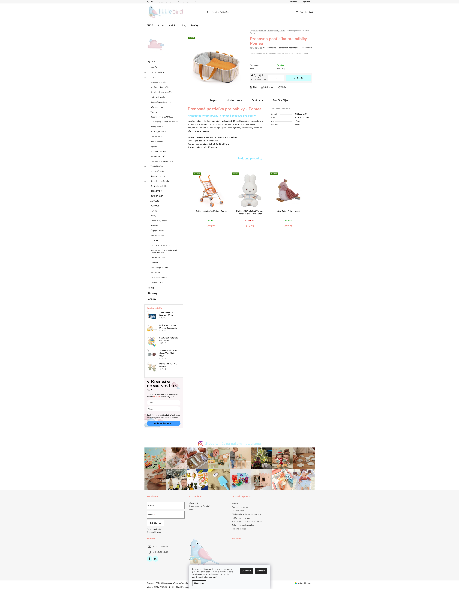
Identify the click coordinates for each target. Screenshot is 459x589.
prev (190, 202)
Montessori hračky (158, 82)
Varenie (153, 112)
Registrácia (306, 2)
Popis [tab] (213, 100)
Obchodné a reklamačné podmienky (247, 514)
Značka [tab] (281, 100)
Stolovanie (155, 272)
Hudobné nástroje (158, 151)
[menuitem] (149, 25)
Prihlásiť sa (155, 523)
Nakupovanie (156, 136)
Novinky (152, 293)
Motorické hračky (157, 97)
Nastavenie (199, 583)
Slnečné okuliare (157, 257)
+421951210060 (160, 552)
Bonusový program (165, 2)
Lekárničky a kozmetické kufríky (163, 122)
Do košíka (298, 78)
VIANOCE (154, 206)
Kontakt (150, 2)
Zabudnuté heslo (154, 532)
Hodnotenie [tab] (234, 100)
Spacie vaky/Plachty (158, 220)
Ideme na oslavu (157, 282)
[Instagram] (155, 559)
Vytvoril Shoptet (305, 583)
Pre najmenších (157, 72)
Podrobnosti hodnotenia (288, 47)
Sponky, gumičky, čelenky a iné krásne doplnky (163, 251)
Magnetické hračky (158, 156)
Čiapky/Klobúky (157, 230)
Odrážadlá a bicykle (158, 186)
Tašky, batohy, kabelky (160, 245)
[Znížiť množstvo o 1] (270, 78)
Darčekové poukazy (158, 277)
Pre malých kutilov (158, 131)
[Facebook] (149, 559)
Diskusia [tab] (257, 100)
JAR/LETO (154, 201)
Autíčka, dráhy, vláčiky (159, 87)
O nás (191, 509)
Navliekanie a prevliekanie (161, 161)
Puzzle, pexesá (156, 141)
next (310, 202)
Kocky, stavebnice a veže (160, 102)
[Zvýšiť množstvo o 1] (282, 78)
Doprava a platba (184, 2)
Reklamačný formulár (241, 518)
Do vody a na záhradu (159, 181)
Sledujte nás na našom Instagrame (233, 443)
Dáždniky (154, 262)
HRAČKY (154, 67)
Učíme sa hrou (156, 107)
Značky (152, 299)
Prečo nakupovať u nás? (199, 506)
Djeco (309, 47)
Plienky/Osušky (157, 235)
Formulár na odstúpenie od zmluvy (247, 521)
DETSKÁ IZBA (156, 196)
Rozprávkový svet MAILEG (161, 117)
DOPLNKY (155, 240)
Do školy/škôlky (157, 171)
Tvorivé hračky (156, 166)
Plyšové (153, 146)
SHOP (151, 62)
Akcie (151, 287)
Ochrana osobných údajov (243, 525)
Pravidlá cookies (239, 529)
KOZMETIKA (156, 191)
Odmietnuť (246, 570)
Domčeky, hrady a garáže (161, 92)
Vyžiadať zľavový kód (163, 423)
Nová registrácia (154, 529)
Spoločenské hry (157, 176)
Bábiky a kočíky (156, 126)
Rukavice (154, 225)
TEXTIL (153, 211)
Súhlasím (261, 570)
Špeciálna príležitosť (159, 267)
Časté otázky (194, 503)
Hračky (153, 77)
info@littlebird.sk (160, 546)
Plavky (153, 215)
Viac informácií (210, 577)
